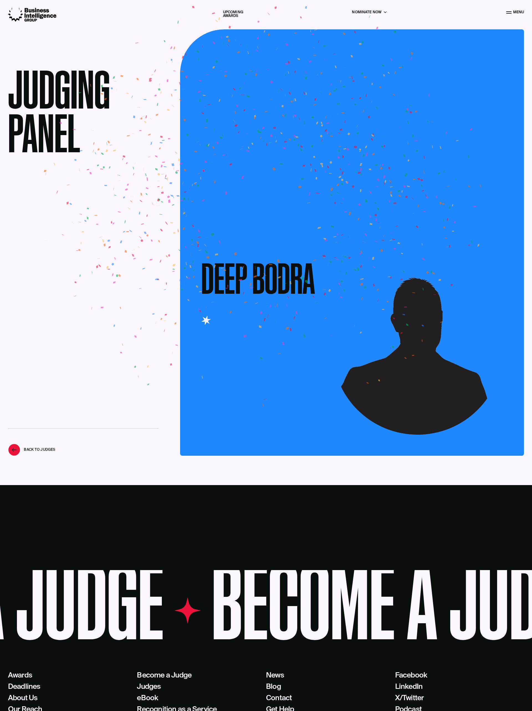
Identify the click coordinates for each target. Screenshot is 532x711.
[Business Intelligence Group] (32, 15)
